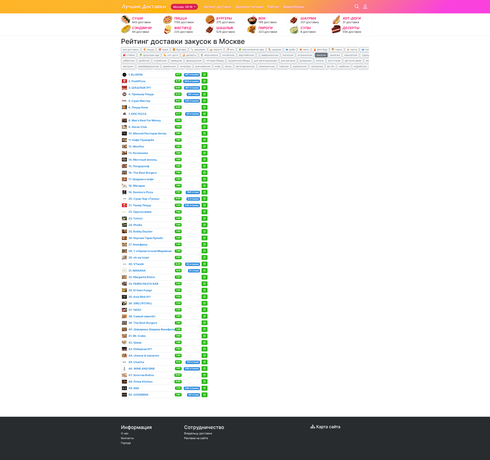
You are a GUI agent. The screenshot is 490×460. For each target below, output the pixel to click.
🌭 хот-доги (170, 55)
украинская (300, 66)
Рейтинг (273, 7)
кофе (217, 66)
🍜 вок (230, 49)
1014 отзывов (192, 81)
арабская (144, 60)
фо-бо (330, 66)
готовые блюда (215, 60)
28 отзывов (192, 114)
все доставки (131, 49)
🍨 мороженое (209, 55)
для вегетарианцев (265, 60)
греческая (317, 66)
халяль (320, 60)
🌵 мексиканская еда (251, 49)
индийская (360, 66)
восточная (334, 60)
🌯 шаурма (274, 49)
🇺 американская (268, 55)
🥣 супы (366, 49)
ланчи (228, 66)
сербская (344, 66)
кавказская (350, 55)
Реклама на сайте (196, 438)
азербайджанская (148, 66)
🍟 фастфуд (320, 49)
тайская (284, 66)
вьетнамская (202, 66)
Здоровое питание (249, 7)
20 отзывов (192, 264)
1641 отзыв (193, 192)
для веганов (288, 60)
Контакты (127, 438)
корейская (160, 60)
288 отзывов (192, 388)
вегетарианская (245, 66)
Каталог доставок (217, 7)
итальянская (305, 55)
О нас (124, 433)
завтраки (128, 66)
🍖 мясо (304, 49)
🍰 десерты (189, 55)
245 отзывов (192, 205)
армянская (169, 66)
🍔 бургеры (179, 49)
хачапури (185, 66)
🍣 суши (163, 49)
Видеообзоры (293, 7)
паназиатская (267, 66)
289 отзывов (192, 368)
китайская (228, 55)
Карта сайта (327, 426)
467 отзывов (192, 88)
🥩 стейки (129, 55)
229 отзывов (192, 101)
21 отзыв (194, 270)
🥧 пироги (216, 49)
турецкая (367, 55)
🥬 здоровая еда (149, 55)
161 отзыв (193, 395)
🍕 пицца (148, 49)
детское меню (353, 60)
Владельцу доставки (198, 433)
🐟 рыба (290, 49)
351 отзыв (193, 94)
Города (126, 442)
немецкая (176, 60)
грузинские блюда (239, 60)
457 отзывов (192, 74)
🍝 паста (352, 49)
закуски (321, 55)
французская (194, 60)
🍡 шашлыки (197, 49)
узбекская (129, 60)
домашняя (306, 60)
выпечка (335, 55)
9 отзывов (193, 199)
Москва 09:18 (183, 6)
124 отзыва (193, 362)
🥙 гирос (337, 49)
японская (288, 55)
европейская (246, 55)
